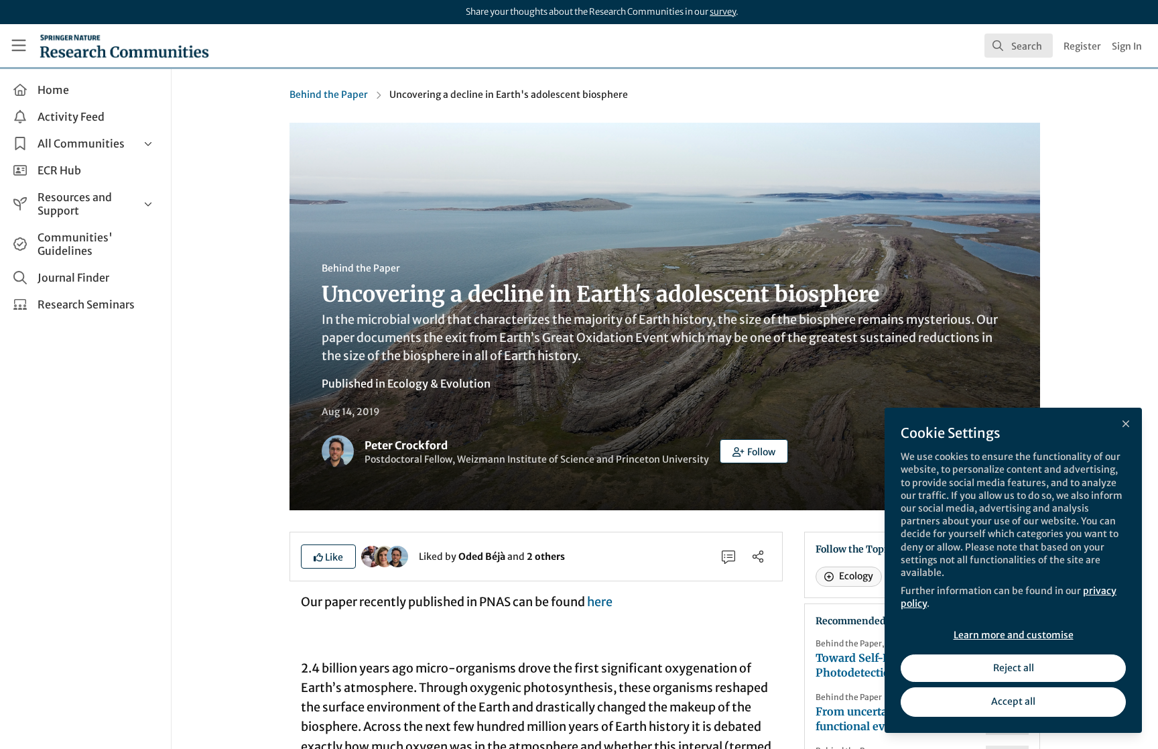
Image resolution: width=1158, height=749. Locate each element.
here (600, 602)
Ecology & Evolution (439, 383)
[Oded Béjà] (372, 556)
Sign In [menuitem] (1127, 46)
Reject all (1013, 668)
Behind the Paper (329, 95)
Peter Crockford (406, 445)
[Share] (758, 556)
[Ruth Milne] (384, 556)
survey (723, 11)
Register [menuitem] (1082, 46)
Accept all (1013, 701)
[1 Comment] (728, 556)
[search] (1018, 46)
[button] (754, 451)
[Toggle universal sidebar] (19, 45)
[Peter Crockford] (397, 556)
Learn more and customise (1014, 635)
